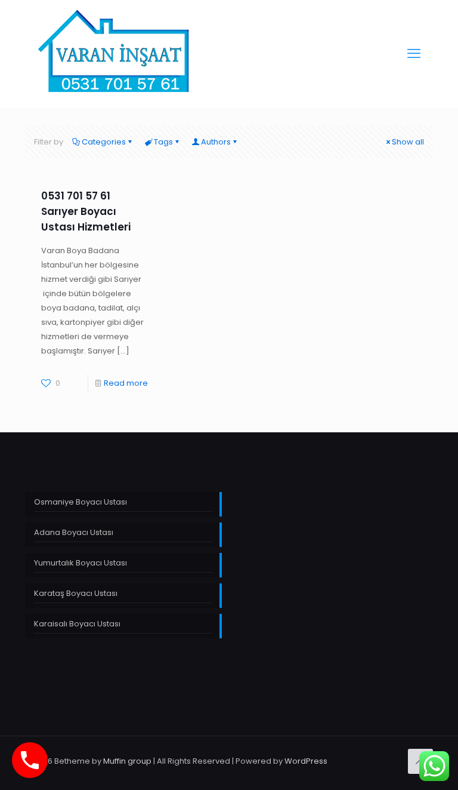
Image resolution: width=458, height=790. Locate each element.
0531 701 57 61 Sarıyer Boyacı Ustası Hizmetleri (86, 211)
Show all (408, 141)
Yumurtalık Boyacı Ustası (80, 562)
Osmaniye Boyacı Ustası (80, 502)
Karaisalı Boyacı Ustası (77, 623)
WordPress (305, 761)
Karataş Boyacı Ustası (75, 593)
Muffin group (127, 761)
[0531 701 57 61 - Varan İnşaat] (115, 53)
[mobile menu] (414, 54)
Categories (104, 141)
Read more (126, 383)
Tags (163, 141)
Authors (216, 141)
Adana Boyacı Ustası (73, 532)
